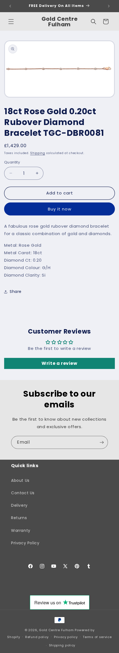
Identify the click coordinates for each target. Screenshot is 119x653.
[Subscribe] (101, 442)
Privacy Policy (25, 543)
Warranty (20, 530)
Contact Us (23, 493)
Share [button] (16, 291)
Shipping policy (62, 645)
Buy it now (59, 209)
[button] (11, 21)
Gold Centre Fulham (56, 630)
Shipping (37, 153)
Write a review (59, 363)
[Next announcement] (109, 6)
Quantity (12, 162)
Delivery (19, 505)
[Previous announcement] (10, 6)
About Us (20, 480)
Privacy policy (66, 637)
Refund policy (37, 637)
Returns (19, 518)
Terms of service (97, 637)
